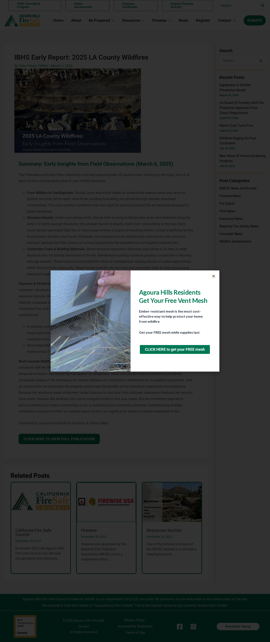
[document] (135, 321)
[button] (213, 276)
